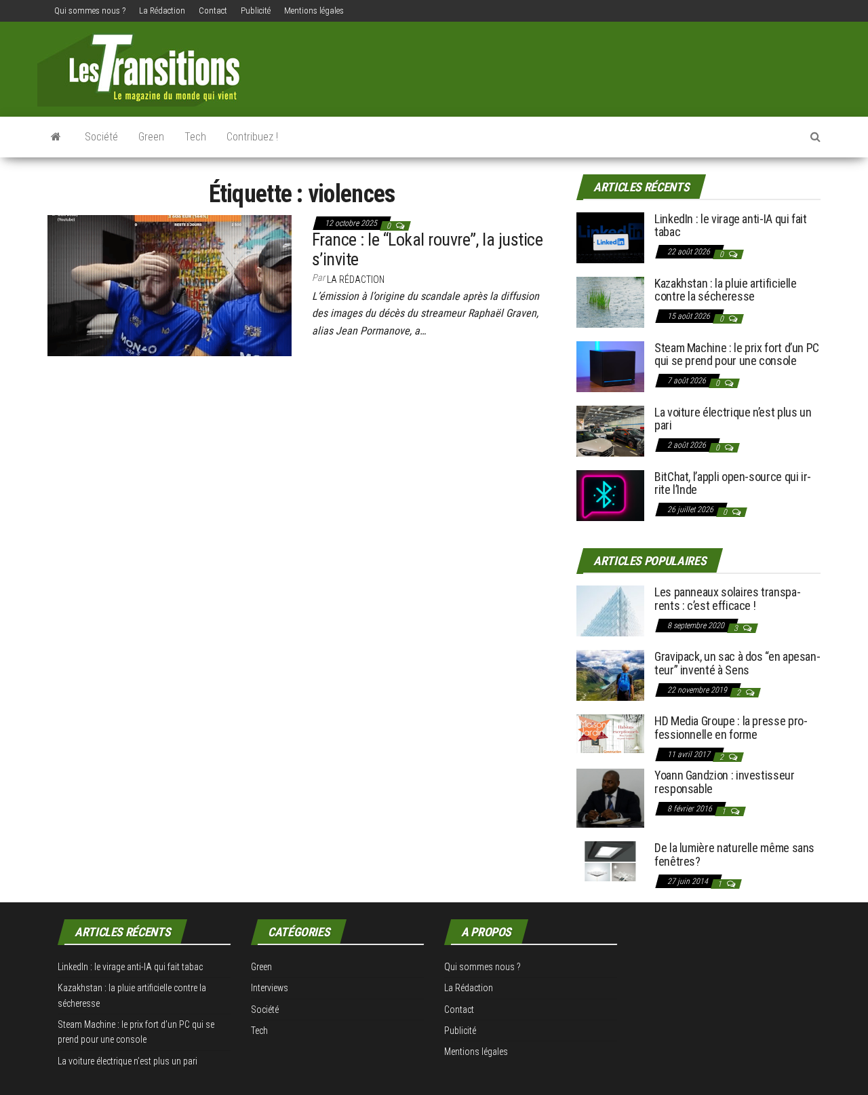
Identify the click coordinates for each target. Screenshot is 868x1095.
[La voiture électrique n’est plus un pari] (610, 429)
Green (151, 136)
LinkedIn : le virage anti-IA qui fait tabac (730, 225)
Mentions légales (314, 10)
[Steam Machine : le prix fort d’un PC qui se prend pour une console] (610, 365)
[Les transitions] (56, 137)
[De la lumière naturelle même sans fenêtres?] (610, 860)
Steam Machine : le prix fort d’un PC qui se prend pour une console (736, 354)
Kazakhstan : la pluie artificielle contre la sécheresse (725, 290)
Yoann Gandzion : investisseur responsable (724, 782)
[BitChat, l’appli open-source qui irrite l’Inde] (610, 494)
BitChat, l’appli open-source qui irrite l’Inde (732, 483)
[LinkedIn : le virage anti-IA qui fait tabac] (610, 236)
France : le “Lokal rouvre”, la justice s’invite (427, 249)
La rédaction (355, 279)
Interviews (269, 987)
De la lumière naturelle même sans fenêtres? (734, 854)
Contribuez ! (252, 136)
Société (101, 136)
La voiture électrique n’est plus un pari (732, 419)
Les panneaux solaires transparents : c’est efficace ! (727, 599)
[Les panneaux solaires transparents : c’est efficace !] (610, 610)
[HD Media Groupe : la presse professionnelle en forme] (610, 733)
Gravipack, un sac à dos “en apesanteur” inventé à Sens (737, 663)
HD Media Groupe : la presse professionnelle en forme (731, 728)
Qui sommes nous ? (89, 10)
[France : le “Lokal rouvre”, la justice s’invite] (169, 284)
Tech (195, 136)
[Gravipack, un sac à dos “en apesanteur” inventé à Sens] (610, 674)
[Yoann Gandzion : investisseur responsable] (610, 797)
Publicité (256, 10)
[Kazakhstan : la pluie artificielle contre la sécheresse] (610, 300)
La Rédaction (162, 10)
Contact (213, 10)
